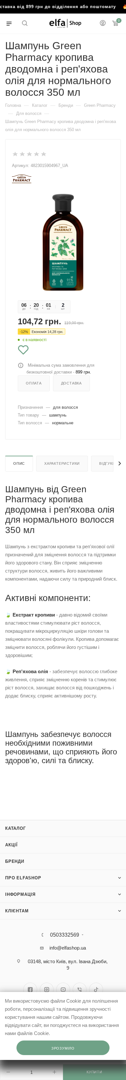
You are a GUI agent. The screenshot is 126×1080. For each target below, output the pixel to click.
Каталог (15, 828)
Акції (11, 844)
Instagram (47, 989)
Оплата (34, 383)
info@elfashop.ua (67, 948)
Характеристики (62, 463)
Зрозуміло (63, 1048)
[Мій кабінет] (103, 24)
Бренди (14, 861)
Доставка (71, 383)
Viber (80, 989)
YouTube (63, 989)
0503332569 (64, 935)
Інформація (20, 894)
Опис (19, 463)
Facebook (30, 989)
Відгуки (107, 463)
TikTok (96, 989)
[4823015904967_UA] (63, 242)
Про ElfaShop (23, 877)
